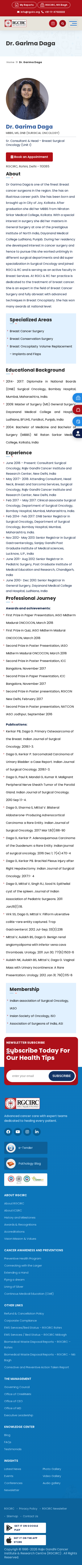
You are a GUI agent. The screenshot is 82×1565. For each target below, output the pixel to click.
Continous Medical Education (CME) (29, 1294)
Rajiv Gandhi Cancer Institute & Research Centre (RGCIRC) (36, 1551)
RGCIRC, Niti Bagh (56, 4)
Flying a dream (14, 1280)
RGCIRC (9, 1509)
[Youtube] (18, 1132)
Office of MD (12, 1408)
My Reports (27, 4)
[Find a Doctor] (77, 433)
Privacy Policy (28, 1509)
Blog (7, 1435)
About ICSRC (13, 1210)
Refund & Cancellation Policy (24, 1313)
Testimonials (13, 1449)
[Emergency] (77, 398)
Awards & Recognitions (20, 1225)
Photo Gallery (52, 1469)
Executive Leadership (18, 1415)
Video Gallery (52, 1476)
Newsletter (11, 1490)
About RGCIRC (14, 1203)
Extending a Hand (16, 1273)
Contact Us (30, 1516)
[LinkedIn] (37, 1132)
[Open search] (62, 23)
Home (10, 62)
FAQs (7, 1442)
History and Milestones (19, 1217)
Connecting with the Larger (23, 1265)
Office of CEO (13, 1401)
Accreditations (14, 1232)
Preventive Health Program (22, 1258)
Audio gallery (51, 1483)
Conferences (13, 1483)
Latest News (12, 1469)
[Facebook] (8, 1132)
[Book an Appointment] (53, 23)
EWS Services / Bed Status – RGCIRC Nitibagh (35, 1335)
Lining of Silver (13, 1287)
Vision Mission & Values (20, 1239)
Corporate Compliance (20, 1321)
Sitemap (12, 1516)
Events (8, 1476)
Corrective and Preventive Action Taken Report (36, 1367)
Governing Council (17, 1387)
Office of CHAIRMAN (17, 1394)
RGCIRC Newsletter (54, 1509)
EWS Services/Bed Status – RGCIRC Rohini (33, 1328)
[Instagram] (27, 1132)
